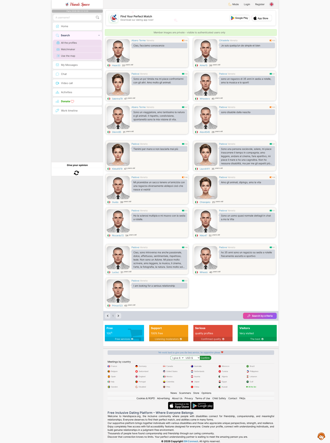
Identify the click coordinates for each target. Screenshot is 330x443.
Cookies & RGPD (145, 398)
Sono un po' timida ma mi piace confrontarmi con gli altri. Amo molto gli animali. (158, 80)
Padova (135, 73)
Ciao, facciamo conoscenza (148, 45)
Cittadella (224, 40)
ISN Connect (190, 441)
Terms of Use (202, 398)
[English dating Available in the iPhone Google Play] (202, 403)
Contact (232, 398)
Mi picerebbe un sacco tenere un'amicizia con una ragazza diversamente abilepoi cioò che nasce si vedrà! (159, 186)
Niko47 (203, 235)
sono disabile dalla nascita (235, 112)
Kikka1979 (117, 168)
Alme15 (203, 65)
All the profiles (69, 42)
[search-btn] (97, 17)
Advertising (163, 398)
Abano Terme (138, 40)
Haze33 (116, 65)
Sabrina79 (117, 98)
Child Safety (219, 398)
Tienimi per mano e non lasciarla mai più (155, 148)
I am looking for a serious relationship (154, 285)
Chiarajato (205, 202)
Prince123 (117, 305)
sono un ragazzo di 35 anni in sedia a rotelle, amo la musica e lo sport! (246, 80)
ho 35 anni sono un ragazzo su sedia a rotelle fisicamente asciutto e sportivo (246, 254)
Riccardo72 (118, 235)
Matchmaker (68, 49)
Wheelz (204, 272)
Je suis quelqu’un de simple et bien (240, 45)
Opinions (206, 392)
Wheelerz (205, 98)
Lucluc (115, 272)
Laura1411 (205, 168)
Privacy (189, 398)
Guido (115, 202)
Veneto (150, 40)
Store (196, 392)
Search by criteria (262, 315)
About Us (177, 398)
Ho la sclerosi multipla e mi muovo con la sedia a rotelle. (159, 217)
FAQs (242, 398)
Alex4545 (205, 132)
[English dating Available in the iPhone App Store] (179, 403)
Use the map (68, 55)
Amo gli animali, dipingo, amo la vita (241, 182)
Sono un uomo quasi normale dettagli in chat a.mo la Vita (246, 217)
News (173, 392)
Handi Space (79, 4)
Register (260, 4)
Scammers (185, 392)
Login (247, 4)
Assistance (321, 436)
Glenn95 (116, 132)
